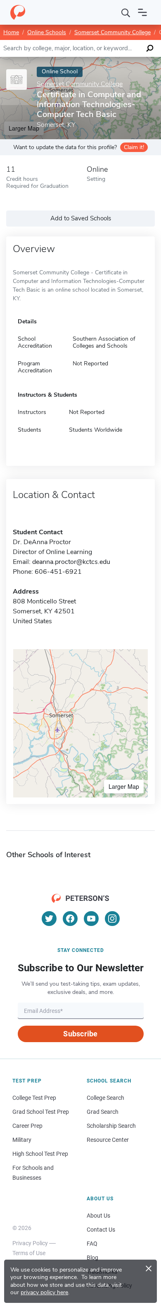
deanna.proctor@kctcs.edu (71, 561)
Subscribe (80, 1033)
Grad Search (102, 1111)
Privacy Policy (30, 1243)
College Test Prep (34, 1097)
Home (11, 32)
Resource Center (108, 1139)
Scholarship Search (111, 1125)
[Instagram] (112, 918)
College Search (105, 1097)
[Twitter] (49, 918)
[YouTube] (91, 918)
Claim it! (134, 147)
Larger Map (124, 786)
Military (21, 1139)
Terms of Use (28, 1253)
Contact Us (101, 1229)
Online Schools (46, 32)
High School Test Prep (40, 1153)
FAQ (92, 1243)
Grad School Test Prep (40, 1111)
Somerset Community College (112, 32)
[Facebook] (70, 918)
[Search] (126, 12)
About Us (98, 1215)
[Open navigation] (142, 12)
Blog (92, 1257)
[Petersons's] (17, 12)
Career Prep (27, 1125)
